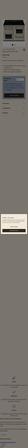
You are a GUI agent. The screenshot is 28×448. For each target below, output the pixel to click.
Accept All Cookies (14, 230)
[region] (14, 224)
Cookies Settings (14, 226)
